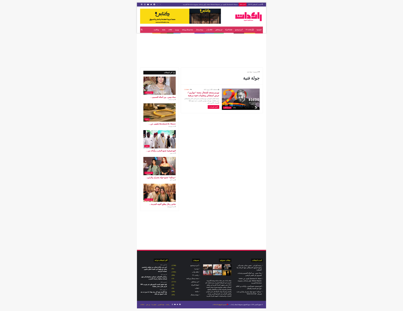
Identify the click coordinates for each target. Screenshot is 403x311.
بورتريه (177, 29)
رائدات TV (249, 29)
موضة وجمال (199, 29)
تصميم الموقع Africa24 (219, 304)
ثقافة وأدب (209, 29)
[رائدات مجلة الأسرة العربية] (248, 16)
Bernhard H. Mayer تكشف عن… (162, 124)
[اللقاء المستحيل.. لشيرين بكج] (226, 272)
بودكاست (156, 29)
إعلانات (142, 304)
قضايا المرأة (228, 29)
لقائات (170, 29)
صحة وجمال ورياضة (187, 29)
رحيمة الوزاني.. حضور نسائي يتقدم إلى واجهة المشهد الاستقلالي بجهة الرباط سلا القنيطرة (249, 268)
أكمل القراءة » (213, 107)
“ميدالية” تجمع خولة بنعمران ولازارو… (161, 177)
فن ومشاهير (218, 29)
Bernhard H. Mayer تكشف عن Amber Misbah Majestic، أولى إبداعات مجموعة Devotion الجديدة (250, 281)
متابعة (163, 29)
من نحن (148, 304)
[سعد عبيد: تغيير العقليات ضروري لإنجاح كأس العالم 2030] (207, 272)
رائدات (167, 304)
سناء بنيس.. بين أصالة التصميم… (163, 97)
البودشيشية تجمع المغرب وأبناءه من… (161, 151)
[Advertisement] (201, 49)
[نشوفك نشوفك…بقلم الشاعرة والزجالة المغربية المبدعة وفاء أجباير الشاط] (226, 266)
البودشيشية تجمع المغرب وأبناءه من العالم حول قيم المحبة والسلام (219, 4)
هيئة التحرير (161, 304)
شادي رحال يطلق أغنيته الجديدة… (162, 204)
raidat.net (215, 89)
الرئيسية (259, 29)
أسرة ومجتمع (239, 29)
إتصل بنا (154, 304)
